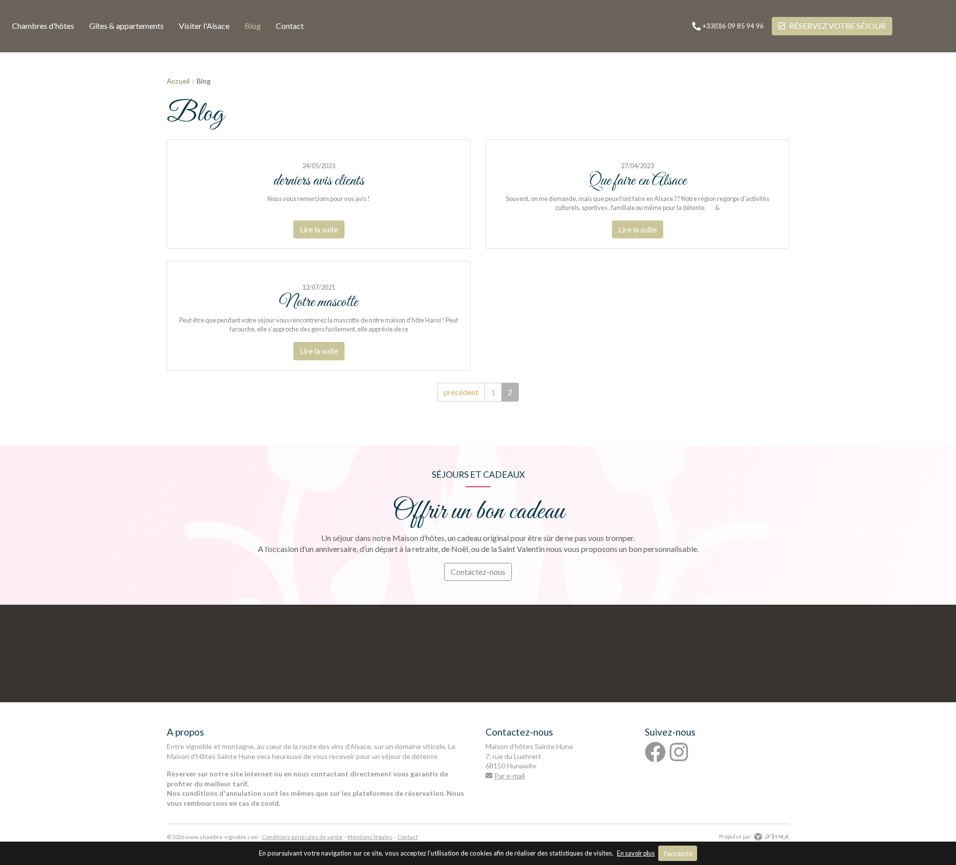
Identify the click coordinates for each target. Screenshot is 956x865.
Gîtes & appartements (126, 25)
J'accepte (678, 853)
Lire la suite (319, 229)
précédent (461, 392)
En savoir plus (636, 853)
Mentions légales (370, 837)
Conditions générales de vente (302, 837)
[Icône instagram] (679, 752)
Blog (252, 25)
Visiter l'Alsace (204, 25)
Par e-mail (509, 775)
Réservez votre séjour (837, 25)
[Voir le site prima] (771, 836)
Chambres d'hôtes (43, 25)
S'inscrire (567, 698)
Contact (290, 25)
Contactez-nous (478, 571)
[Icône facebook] (655, 752)
